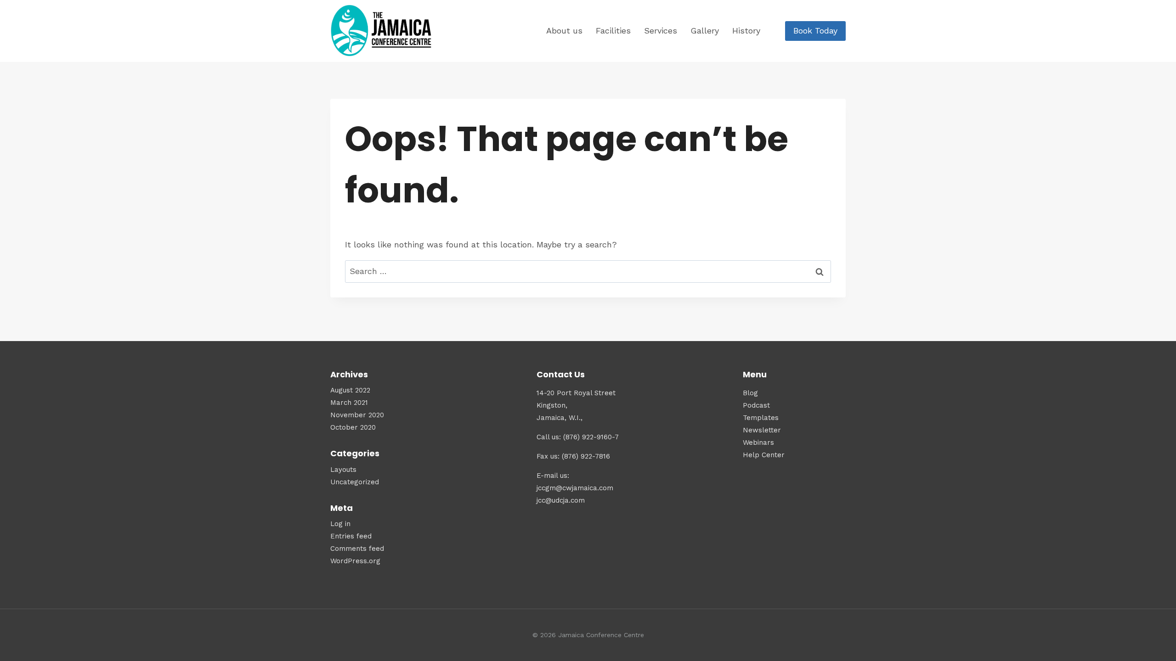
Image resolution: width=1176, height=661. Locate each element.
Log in (340, 524)
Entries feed (351, 536)
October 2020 (353, 427)
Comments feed (357, 548)
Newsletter (762, 430)
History (746, 30)
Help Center (764, 455)
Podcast (756, 405)
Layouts (343, 469)
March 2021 (349, 402)
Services (660, 30)
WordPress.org (355, 561)
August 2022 (350, 390)
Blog (750, 393)
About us (564, 30)
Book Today (815, 30)
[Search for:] (588, 271)
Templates (761, 418)
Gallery (704, 30)
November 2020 (357, 415)
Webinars (758, 442)
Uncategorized (354, 482)
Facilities (613, 30)
